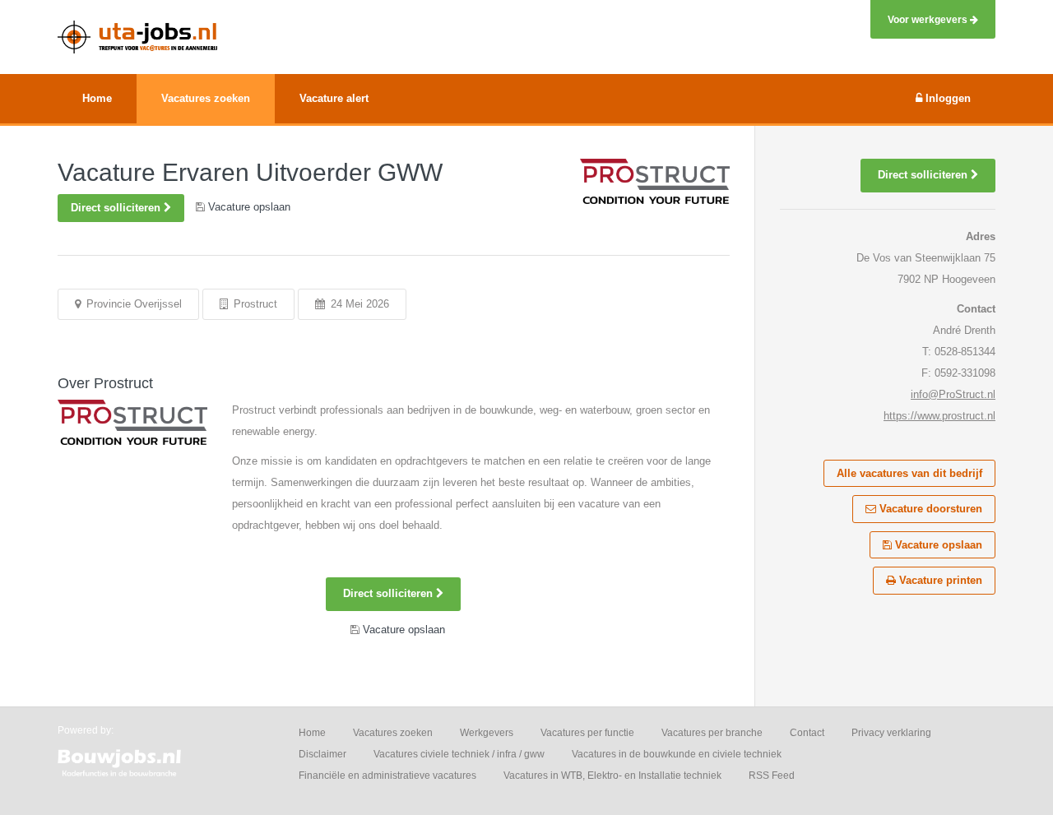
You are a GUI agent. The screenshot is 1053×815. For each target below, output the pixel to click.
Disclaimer (322, 754)
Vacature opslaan (937, 545)
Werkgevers (486, 733)
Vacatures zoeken (393, 733)
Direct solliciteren (117, 207)
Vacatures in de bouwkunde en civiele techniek (677, 754)
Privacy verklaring (891, 733)
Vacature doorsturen (929, 508)
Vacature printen (939, 580)
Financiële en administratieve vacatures (387, 775)
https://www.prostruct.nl (939, 416)
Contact (807, 733)
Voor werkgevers (929, 19)
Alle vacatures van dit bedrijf (909, 473)
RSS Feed (772, 775)
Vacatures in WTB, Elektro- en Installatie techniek (612, 775)
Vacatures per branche (712, 733)
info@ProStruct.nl (953, 394)
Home (312, 733)
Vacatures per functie (587, 733)
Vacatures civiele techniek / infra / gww (459, 754)
